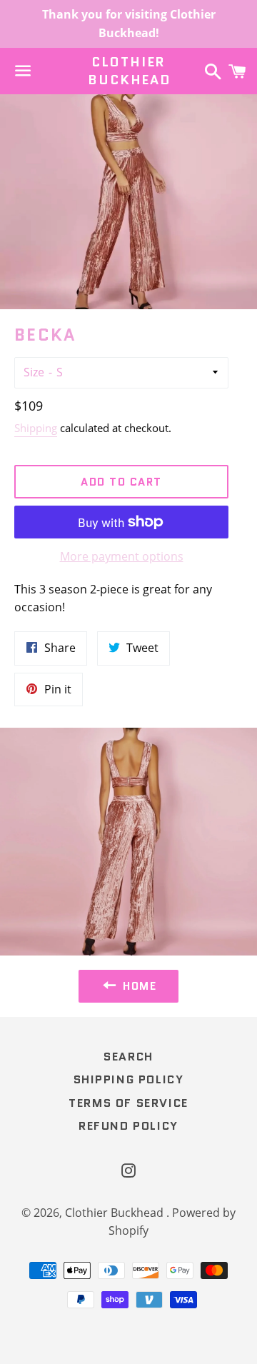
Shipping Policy (129, 1079)
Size (34, 372)
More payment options (121, 556)
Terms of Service (128, 1103)
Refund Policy (128, 1126)
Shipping (35, 428)
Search (128, 1056)
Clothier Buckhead (128, 71)
